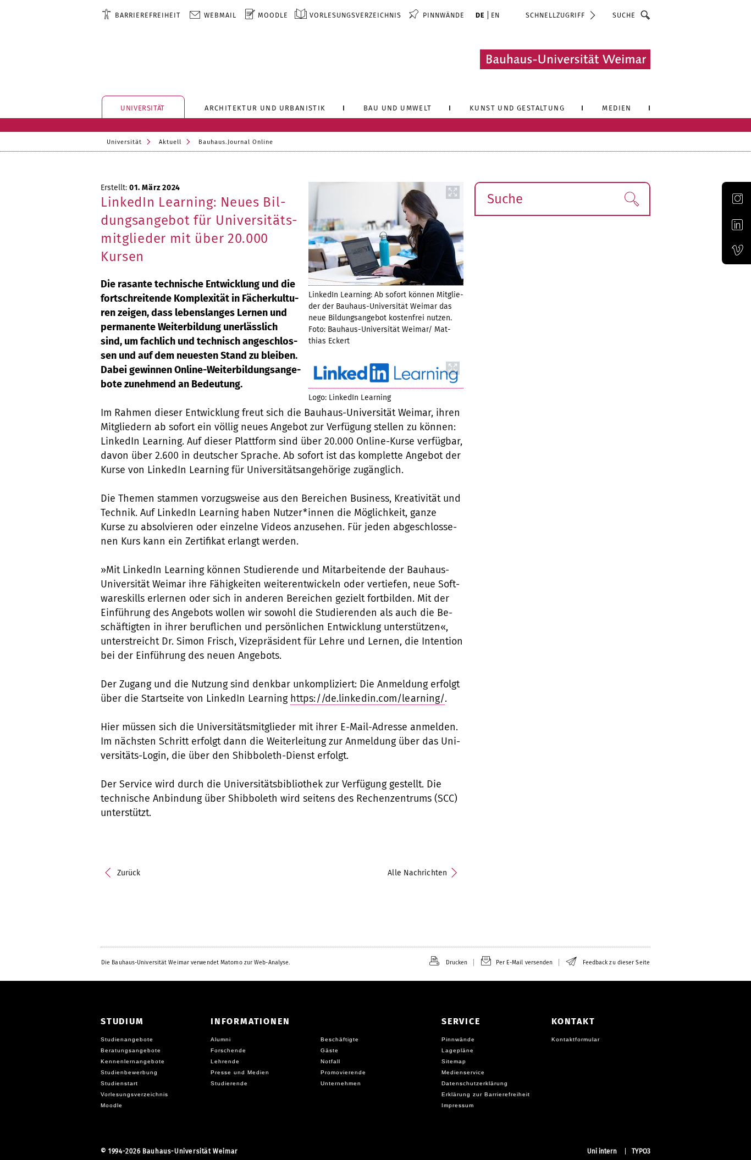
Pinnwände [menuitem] (444, 15)
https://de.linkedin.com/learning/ (367, 698)
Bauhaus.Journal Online (235, 142)
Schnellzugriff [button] (555, 15)
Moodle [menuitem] (273, 15)
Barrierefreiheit (147, 15)
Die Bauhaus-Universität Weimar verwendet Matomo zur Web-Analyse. (195, 962)
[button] (631, 199)
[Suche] (646, 15)
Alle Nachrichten (417, 873)
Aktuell (170, 142)
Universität (124, 142)
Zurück (129, 873)
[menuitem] (141, 15)
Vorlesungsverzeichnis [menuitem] (355, 15)
